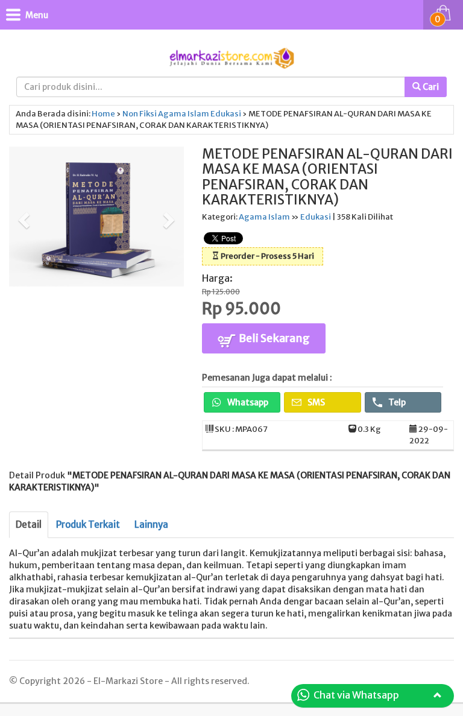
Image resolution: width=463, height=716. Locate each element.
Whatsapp (246, 402)
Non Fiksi (139, 114)
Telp (396, 402)
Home (103, 114)
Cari (430, 86)
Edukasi (225, 114)
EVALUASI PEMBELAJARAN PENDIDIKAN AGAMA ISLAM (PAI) (185, 699)
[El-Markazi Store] (231, 57)
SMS (315, 402)
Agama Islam (183, 114)
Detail (29, 524)
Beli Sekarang (273, 338)
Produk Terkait (88, 524)
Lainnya (151, 524)
